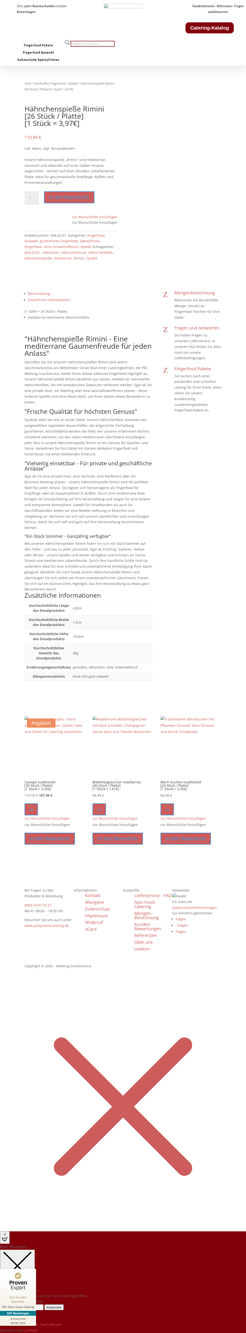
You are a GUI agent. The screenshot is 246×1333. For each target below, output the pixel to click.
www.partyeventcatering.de (47, 925)
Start (28, 83)
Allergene (94, 902)
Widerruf (94, 922)
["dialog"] (123, 1288)
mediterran (63, 258)
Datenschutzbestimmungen (194, 907)
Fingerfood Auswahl (38, 52)
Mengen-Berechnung (146, 915)
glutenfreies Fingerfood (59, 241)
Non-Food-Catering (145, 904)
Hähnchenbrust (73, 252)
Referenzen (224, 6)
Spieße (73, 83)
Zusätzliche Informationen (49, 300)
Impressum (96, 915)
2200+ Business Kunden (39, 6)
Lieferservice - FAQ (153, 895)
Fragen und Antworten (196, 328)
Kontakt (92, 895)
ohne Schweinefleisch (61, 246)
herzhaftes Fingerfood (50, 83)
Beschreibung (39, 293)
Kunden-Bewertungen (147, 926)
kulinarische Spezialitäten (38, 60)
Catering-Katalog (209, 28)
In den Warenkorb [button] (50, 838)
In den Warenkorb (69, 197)
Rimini (79, 258)
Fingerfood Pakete (38, 45)
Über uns (143, 942)
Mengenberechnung (194, 293)
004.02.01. (33, 252)
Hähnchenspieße (38, 258)
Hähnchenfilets (100, 252)
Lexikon (142, 949)
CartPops (31, 1330)
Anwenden (54, 1307)
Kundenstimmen (203, 6)
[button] (94, 217)
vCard (91, 929)
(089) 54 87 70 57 (38, 905)
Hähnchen (51, 252)
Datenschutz (97, 909)
